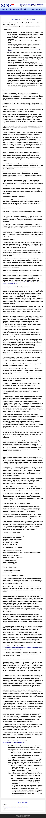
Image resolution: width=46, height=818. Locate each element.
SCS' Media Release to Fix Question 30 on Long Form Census (15, 807)
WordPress (27, 816)
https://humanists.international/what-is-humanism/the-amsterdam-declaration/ (23, 647)
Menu (43, 12)
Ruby (18, 816)
